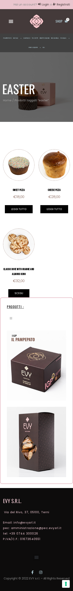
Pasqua (63, 38)
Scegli (19, 293)
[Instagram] (40, 572)
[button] (11, 21)
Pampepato (7, 38)
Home (7, 100)
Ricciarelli (55, 38)
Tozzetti (35, 38)
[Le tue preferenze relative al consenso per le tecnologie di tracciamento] (66, 584)
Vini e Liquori (33, 47)
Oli (44, 47)
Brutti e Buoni (44, 38)
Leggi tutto (18, 209)
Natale (15, 38)
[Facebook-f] (32, 572)
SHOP (59, 21)
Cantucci (26, 38)
